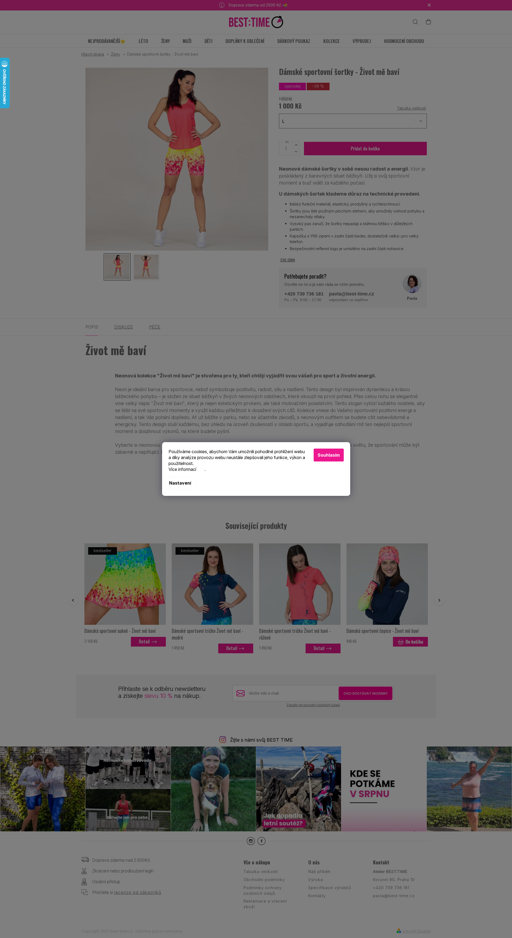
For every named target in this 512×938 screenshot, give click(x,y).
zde (201, 469)
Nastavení (180, 483)
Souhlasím (329, 455)
